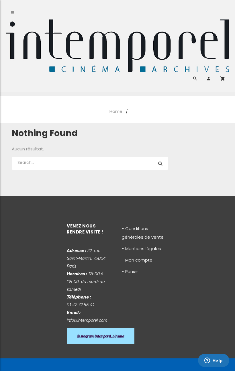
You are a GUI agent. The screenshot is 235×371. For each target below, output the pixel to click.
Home (115, 111)
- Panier (130, 271)
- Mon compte (137, 260)
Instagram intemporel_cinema (100, 336)
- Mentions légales (141, 249)
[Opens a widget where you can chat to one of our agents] (213, 361)
